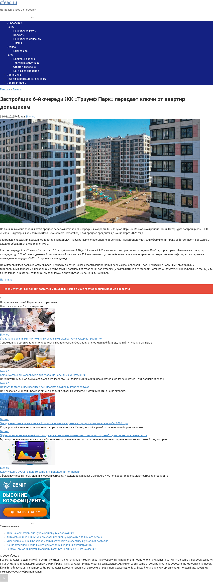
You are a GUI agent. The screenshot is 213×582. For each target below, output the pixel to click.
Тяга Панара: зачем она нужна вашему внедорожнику (40, 533)
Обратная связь (16, 82)
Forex (10, 55)
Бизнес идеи (21, 51)
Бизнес (11, 47)
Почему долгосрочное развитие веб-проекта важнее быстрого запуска (44, 387)
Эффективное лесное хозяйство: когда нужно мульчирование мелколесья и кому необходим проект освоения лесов (73, 435)
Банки (10, 27)
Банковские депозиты (27, 39)
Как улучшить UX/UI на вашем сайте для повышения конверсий (40, 471)
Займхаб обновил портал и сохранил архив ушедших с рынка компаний (51, 549)
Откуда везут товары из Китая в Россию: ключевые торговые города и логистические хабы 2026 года (64, 423)
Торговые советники (26, 62)
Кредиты (19, 35)
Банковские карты (25, 31)
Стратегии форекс (24, 66)
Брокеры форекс (24, 58)
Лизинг (17, 43)
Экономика (14, 74)
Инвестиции (14, 23)
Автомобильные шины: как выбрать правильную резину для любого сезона (55, 537)
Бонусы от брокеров (26, 70)
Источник (6, 279)
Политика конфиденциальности (26, 78)
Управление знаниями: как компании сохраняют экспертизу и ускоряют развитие (51, 338)
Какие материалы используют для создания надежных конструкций (43, 375)
